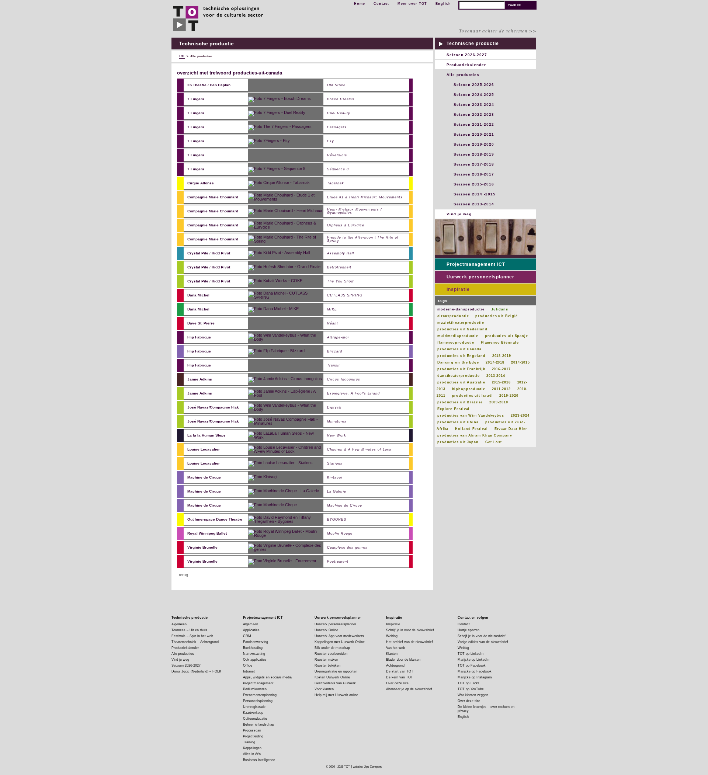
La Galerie (336, 491)
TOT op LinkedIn (470, 654)
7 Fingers (195, 99)
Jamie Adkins (199, 379)
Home (359, 4)
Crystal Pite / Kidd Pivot (208, 253)
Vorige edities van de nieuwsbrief (483, 642)
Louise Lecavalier (203, 449)
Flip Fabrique (199, 337)
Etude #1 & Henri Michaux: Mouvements (365, 197)
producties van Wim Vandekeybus (470, 415)
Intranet (249, 671)
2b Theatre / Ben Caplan (208, 85)
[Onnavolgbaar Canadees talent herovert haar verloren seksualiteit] (286, 295)
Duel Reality (338, 113)
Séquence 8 (338, 169)
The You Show (340, 281)
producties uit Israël (472, 395)
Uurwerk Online (326, 630)
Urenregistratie (254, 707)
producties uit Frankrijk (461, 369)
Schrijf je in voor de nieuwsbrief (410, 630)
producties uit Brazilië (460, 402)
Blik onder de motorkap (332, 648)
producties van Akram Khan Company (474, 435)
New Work (336, 435)
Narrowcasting (254, 654)
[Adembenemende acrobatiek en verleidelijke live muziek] (283, 491)
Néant (332, 323)
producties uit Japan (458, 442)
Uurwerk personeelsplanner (480, 276)
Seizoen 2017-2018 (474, 164)
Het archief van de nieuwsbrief (409, 642)
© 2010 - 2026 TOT (338, 766)
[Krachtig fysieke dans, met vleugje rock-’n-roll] (286, 547)
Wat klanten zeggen (473, 695)
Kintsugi (334, 477)
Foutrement (337, 561)
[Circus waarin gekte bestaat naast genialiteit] (269, 141)
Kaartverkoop (253, 713)
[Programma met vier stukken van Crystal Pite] (275, 281)
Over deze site (397, 683)
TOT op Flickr (468, 683)
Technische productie (473, 43)
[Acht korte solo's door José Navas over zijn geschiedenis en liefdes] (286, 421)
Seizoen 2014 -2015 (475, 194)
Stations (335, 463)
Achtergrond (395, 665)
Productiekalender (466, 65)
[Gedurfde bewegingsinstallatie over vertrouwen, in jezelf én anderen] (273, 309)
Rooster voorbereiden (331, 654)
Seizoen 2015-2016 (474, 184)
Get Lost (493, 442)
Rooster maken (326, 659)
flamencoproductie (455, 342)
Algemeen (179, 624)
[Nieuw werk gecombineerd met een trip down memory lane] (286, 449)
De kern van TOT (399, 677)
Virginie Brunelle (202, 547)
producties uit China (458, 422)
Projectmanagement (258, 683)
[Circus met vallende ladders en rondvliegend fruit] (285, 379)
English (443, 4)
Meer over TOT (412, 4)
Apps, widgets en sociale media (267, 677)
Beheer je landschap (258, 724)
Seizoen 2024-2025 (474, 95)
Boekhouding (253, 648)
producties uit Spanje (506, 336)
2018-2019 (501, 356)
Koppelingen (252, 748)
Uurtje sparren (468, 630)
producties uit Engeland (461, 356)
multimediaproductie (457, 336)
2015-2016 (501, 382)
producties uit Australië (461, 382)
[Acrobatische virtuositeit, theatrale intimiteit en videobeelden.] (279, 99)
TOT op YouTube (471, 689)
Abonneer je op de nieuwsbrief (409, 689)
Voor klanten (324, 689)
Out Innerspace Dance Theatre (214, 519)
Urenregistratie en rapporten (336, 671)
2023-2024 (520, 415)
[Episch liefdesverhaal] (276, 113)
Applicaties (251, 630)
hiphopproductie (469, 389)
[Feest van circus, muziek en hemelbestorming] (279, 183)
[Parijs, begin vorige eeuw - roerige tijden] (286, 533)
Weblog (392, 636)
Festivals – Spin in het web (192, 636)
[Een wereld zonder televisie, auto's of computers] (272, 505)
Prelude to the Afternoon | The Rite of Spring (363, 239)
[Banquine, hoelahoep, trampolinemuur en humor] (286, 337)
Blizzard (334, 351)
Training (249, 742)
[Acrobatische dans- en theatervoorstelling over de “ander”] (276, 169)
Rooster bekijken (327, 665)
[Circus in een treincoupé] (280, 127)
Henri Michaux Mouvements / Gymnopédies (354, 211)
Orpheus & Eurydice (345, 225)
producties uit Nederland (462, 329)
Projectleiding (253, 736)
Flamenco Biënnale (499, 342)
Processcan (252, 730)
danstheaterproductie (458, 376)
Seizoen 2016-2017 (474, 174)
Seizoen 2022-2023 (474, 114)
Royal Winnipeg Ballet (207, 533)
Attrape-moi (338, 337)
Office (247, 665)
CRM (247, 636)
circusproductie (453, 316)
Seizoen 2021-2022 (474, 124)
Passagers (337, 127)
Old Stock (336, 85)
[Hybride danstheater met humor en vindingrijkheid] (279, 253)
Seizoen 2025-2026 (474, 85)
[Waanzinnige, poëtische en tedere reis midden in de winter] (276, 351)
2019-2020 (508, 395)
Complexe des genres (347, 547)
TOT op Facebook (472, 665)
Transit (333, 365)
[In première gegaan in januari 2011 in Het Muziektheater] (286, 435)
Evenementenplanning (260, 695)
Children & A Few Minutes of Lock (359, 449)
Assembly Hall (340, 253)
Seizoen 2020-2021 (474, 134)
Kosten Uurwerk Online (332, 677)
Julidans (499, 309)
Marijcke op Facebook (475, 671)
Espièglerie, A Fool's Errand (353, 393)
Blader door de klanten (403, 659)
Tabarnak (335, 183)
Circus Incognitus (343, 379)
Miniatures (337, 421)
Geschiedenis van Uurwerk (335, 683)
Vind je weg (459, 214)
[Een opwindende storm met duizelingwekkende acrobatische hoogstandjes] (262, 477)
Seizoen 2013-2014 (474, 204)
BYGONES (336, 519)
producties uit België (496, 316)
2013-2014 (495, 376)
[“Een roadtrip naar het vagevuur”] (284, 267)
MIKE (332, 309)
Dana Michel (198, 295)
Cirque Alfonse (200, 183)
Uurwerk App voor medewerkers (339, 636)
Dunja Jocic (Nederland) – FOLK (196, 671)
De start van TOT (399, 671)
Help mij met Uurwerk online (336, 695)
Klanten (392, 654)
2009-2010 (498, 402)
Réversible (337, 155)
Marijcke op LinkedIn (473, 659)
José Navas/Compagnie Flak (213, 407)
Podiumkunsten (255, 689)
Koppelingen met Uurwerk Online (340, 642)
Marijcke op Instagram (475, 677)
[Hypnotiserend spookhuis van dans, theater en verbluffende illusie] (286, 519)
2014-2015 (520, 362)
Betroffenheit (339, 267)
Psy (330, 141)
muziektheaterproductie (460, 322)
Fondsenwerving (255, 642)
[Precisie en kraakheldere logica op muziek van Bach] (286, 407)
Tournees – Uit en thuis (189, 630)
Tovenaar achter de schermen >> (498, 30)
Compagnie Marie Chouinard (212, 197)
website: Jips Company (367, 766)
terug (183, 575)
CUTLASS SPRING (344, 295)
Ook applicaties (255, 659)
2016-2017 (501, 369)
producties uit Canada (459, 349)
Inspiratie (458, 289)
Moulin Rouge (340, 533)
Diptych (334, 407)
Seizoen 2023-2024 (474, 104)
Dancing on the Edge (458, 362)
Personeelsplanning (258, 701)
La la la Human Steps (206, 435)
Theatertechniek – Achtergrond (195, 642)
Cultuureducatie (255, 718)
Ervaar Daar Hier (510, 429)
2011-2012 (501, 389)
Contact (381, 4)
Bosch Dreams (340, 99)
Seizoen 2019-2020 (474, 144)
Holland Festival (471, 429)
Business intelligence (259, 760)
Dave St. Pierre (201, 323)
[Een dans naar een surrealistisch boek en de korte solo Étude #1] (286, 197)
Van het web (395, 648)
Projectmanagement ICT (476, 264)
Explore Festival (453, 409)
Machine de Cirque (204, 477)
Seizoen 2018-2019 (474, 154)
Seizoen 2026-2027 (467, 55)
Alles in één (252, 754)
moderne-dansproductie (461, 309)
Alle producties (463, 75)
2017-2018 (495, 362)
